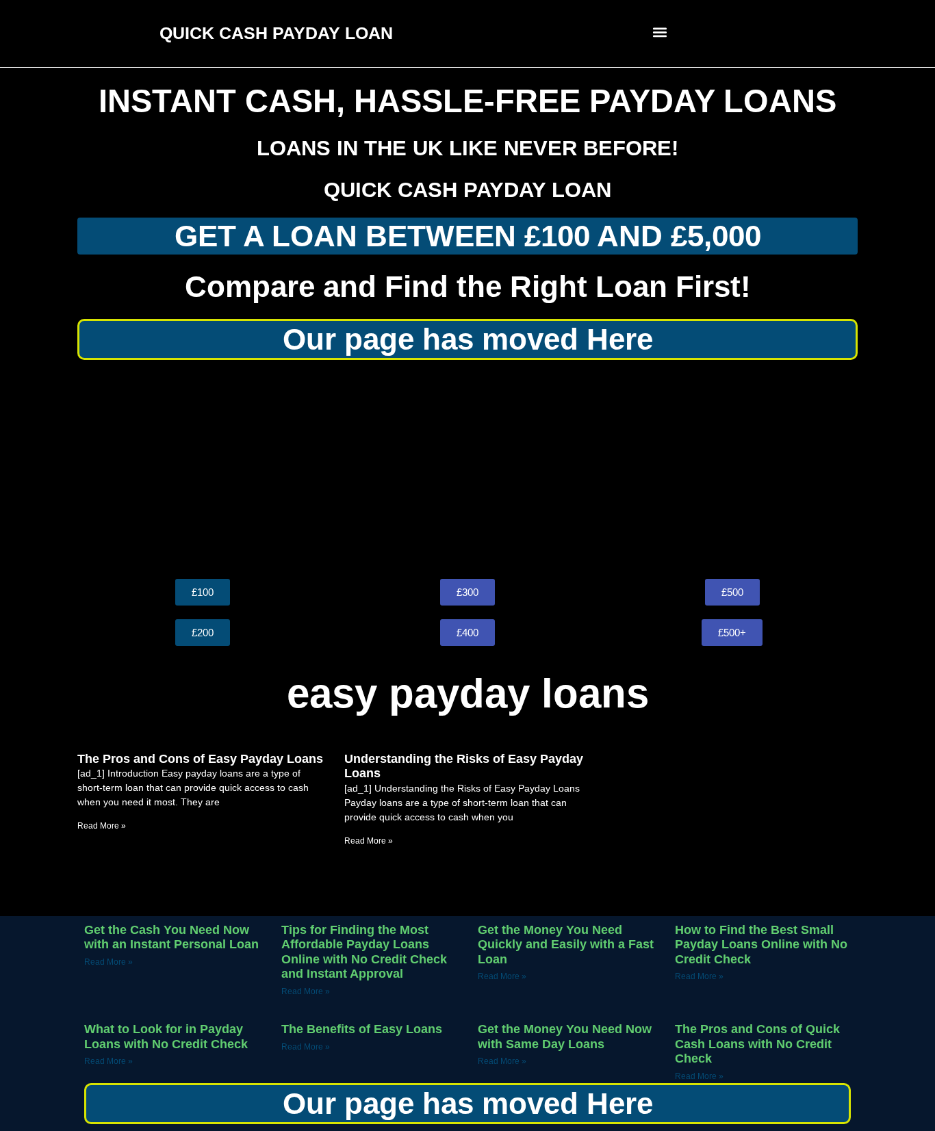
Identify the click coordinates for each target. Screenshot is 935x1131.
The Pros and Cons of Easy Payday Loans (200, 759)
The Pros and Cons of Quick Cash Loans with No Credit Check (757, 1043)
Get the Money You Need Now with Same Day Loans (565, 1036)
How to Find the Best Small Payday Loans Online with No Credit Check (761, 944)
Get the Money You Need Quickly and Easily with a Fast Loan (566, 944)
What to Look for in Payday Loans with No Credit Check (166, 1036)
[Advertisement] (467, 469)
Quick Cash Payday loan (467, 190)
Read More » (101, 826)
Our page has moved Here (468, 339)
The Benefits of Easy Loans (361, 1029)
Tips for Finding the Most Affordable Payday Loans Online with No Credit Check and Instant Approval (364, 952)
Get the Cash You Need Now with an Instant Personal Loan (171, 937)
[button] (660, 32)
